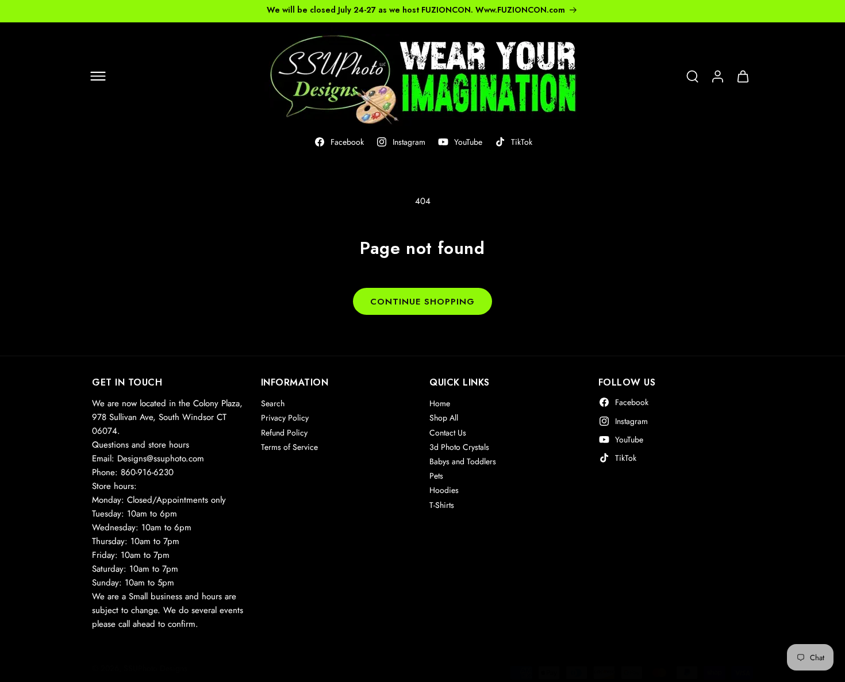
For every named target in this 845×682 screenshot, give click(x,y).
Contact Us (447, 432)
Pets (436, 475)
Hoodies (444, 490)
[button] (97, 76)
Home (439, 403)
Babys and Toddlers (462, 461)
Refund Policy (284, 432)
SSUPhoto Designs (155, 668)
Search (273, 403)
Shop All (443, 417)
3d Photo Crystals (459, 447)
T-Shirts (441, 504)
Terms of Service (289, 447)
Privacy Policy (285, 417)
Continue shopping (422, 301)
